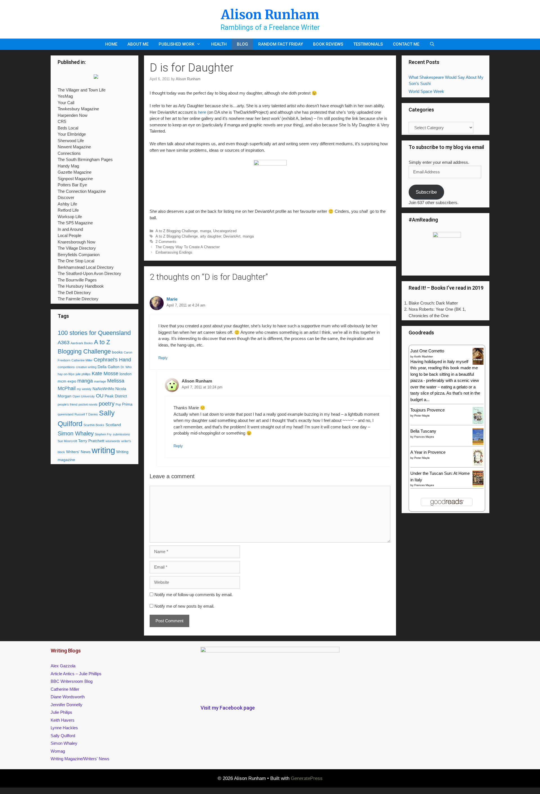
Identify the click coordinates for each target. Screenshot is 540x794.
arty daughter (210, 236)
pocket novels (88, 404)
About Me (137, 44)
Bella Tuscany (423, 431)
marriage (100, 381)
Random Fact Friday (280, 44)
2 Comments (166, 242)
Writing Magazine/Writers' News (80, 758)
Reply (163, 358)
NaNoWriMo (103, 388)
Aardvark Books (82, 343)
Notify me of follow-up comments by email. (193, 594)
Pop (118, 404)
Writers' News (78, 451)
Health (219, 44)
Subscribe (426, 192)
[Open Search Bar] (432, 44)
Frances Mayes (424, 436)
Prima (127, 404)
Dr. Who (126, 367)
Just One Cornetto (427, 350)
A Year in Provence (428, 452)
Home (111, 44)
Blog (242, 44)
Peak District (116, 396)
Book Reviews (328, 44)
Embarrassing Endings (174, 252)
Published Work (176, 44)
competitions (66, 367)
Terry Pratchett (91, 441)
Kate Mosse (105, 373)
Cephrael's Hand (112, 360)
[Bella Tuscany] (477, 443)
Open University (84, 396)
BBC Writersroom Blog (72, 681)
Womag (58, 751)
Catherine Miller (82, 360)
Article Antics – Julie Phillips (76, 673)
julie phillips (83, 374)
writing (103, 450)
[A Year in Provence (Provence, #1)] (477, 464)
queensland (65, 414)
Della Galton (109, 366)
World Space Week (426, 91)
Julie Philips (61, 712)
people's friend (67, 404)
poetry (106, 404)
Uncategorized (225, 231)
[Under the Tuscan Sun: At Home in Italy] (477, 485)
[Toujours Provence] (477, 423)
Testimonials (368, 44)
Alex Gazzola (63, 665)
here (202, 112)
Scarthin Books (94, 425)
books (117, 352)
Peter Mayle (422, 415)
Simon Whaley (76, 433)
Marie (171, 299)
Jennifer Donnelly (66, 704)
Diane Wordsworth (68, 696)
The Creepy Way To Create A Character (188, 247)
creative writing (86, 367)
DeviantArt (231, 236)
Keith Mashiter (423, 356)
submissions (121, 434)
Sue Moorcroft (67, 441)
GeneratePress (307, 778)
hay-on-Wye (66, 374)
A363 (63, 342)
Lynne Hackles (64, 727)
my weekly (84, 389)
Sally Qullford (63, 735)
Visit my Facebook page (228, 708)
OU (100, 396)
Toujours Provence (427, 410)
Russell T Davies (86, 414)
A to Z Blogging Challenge (177, 231)
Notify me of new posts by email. (184, 606)
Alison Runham (270, 15)
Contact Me (406, 44)
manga (205, 231)
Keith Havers (63, 720)
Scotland (113, 424)
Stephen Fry (103, 434)
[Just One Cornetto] (477, 364)
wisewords (112, 441)
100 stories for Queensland (94, 332)
